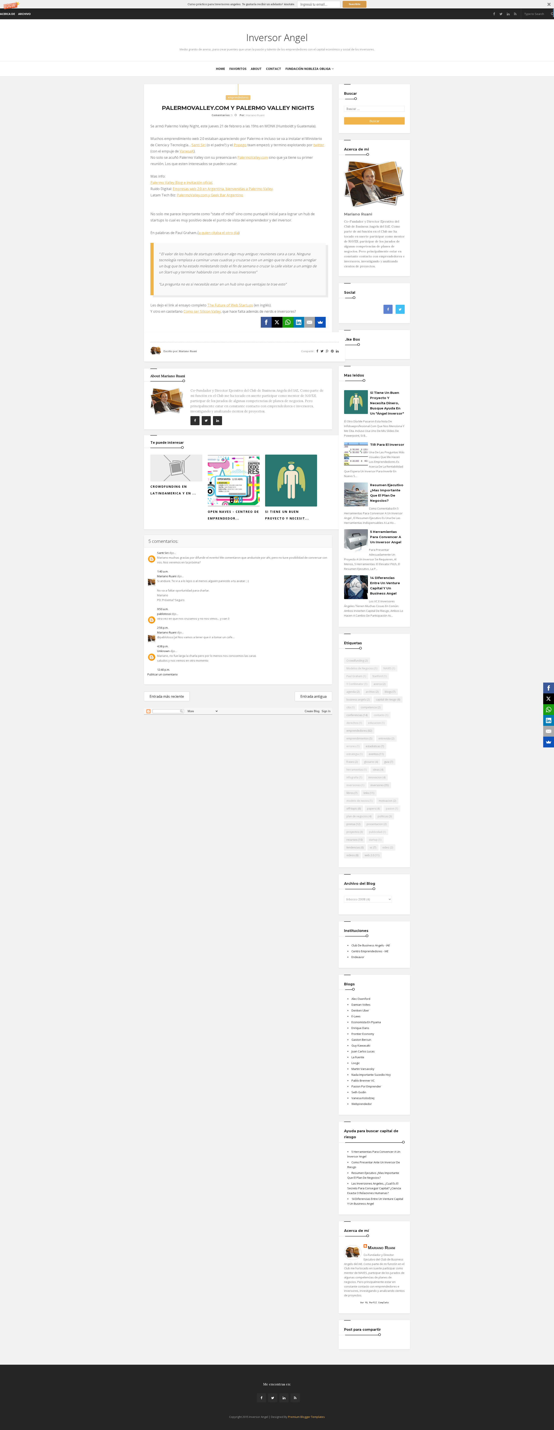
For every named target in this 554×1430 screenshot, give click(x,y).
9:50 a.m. (162, 609)
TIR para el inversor (387, 444)
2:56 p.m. (162, 628)
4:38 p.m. (162, 646)
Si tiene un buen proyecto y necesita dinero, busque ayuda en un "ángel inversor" (387, 403)
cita (348, 707)
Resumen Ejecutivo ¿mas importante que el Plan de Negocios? (386, 493)
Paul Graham (354, 676)
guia (386, 762)
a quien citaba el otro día (218, 232)
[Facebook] (266, 322)
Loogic (355, 1063)
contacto (379, 715)
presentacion (375, 824)
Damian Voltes (360, 1005)
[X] (277, 322)
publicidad (375, 832)
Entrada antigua (313, 696)
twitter (318, 145)
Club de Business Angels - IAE (370, 945)
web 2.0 (369, 855)
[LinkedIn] (298, 322)
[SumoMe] (320, 322)
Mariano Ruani (166, 576)
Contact (273, 69)
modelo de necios (357, 801)
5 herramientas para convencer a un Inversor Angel (385, 537)
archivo (370, 692)
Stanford (377, 676)
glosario (369, 762)
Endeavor (357, 957)
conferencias (354, 715)
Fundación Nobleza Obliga (308, 69)
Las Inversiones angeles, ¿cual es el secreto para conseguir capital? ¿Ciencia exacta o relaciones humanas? (374, 1188)
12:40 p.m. (163, 670)
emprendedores (238, 97)
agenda (351, 692)
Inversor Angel (277, 37)
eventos (373, 754)
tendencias (353, 847)
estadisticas (373, 746)
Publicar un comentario (162, 674)
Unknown (163, 651)
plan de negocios (357, 816)
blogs (388, 692)
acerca (378, 684)
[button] (277, 4)
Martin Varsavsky (362, 1069)
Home (220, 69)
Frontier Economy (362, 1034)
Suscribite (354, 4)
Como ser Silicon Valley (202, 311)
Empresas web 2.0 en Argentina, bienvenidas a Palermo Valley (223, 188)
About (256, 69)
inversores (376, 785)
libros (350, 793)
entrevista (384, 738)
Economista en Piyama (366, 1022)
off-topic (351, 808)
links (366, 793)
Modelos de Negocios (360, 668)
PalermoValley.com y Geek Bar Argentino (210, 195)
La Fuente (357, 1057)
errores (351, 746)
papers (371, 808)
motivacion (385, 801)
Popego (240, 145)
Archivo (24, 14)
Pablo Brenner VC (363, 1080)
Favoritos (237, 69)
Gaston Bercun (361, 1040)
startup (373, 840)
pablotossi (164, 614)
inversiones (353, 785)
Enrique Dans (360, 1028)
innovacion (375, 777)
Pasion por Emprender (366, 1086)
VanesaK (187, 151)
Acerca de (7, 14)
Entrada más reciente (167, 696)
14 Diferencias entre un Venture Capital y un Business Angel (385, 585)
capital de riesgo (386, 699)
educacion (374, 723)
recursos (351, 840)
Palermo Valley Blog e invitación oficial (181, 182)
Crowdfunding (355, 660)
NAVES (387, 668)
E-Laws (356, 1016)
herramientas (354, 769)
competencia (369, 707)
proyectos (352, 832)
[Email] (309, 322)
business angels (356, 699)
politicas (383, 816)
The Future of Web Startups (230, 305)
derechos (352, 723)
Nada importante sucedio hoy (371, 1075)
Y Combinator (355, 684)
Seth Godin (358, 1092)
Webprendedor (361, 1104)
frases (350, 762)
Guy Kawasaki (360, 1045)
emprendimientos (357, 738)
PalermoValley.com (252, 157)
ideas (376, 769)
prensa (350, 824)
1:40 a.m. (162, 571)
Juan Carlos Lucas (363, 1051)
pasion (390, 808)
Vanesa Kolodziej (362, 1098)
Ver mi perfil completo (374, 1302)
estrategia (352, 754)
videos (350, 855)
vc (371, 847)
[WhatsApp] (287, 322)
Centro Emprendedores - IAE (369, 951)
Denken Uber (360, 1010)
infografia (352, 777)
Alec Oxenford (360, 999)
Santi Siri (199, 145)
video (385, 847)
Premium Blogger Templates (306, 1417)
